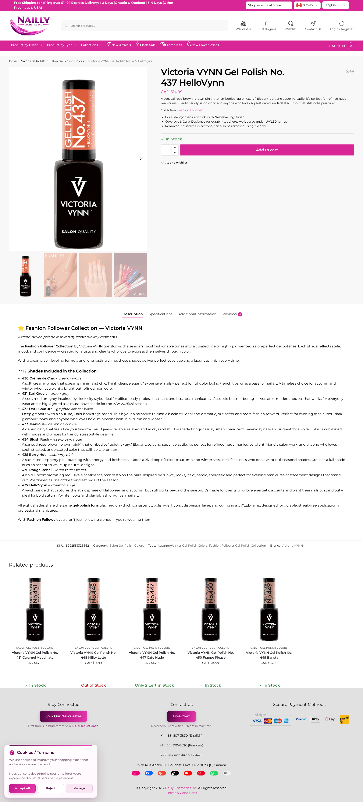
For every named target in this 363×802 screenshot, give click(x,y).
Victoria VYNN (292, 545)
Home (12, 61)
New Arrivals (121, 45)
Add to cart (267, 150)
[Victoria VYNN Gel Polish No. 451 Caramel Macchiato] (35, 609)
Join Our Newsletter (64, 716)
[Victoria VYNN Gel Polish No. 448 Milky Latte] (93, 609)
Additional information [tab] (197, 314)
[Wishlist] (54, 581)
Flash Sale (148, 45)
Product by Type (59, 45)
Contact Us (313, 29)
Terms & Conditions (181, 793)
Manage (79, 788)
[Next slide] (140, 158)
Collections (89, 45)
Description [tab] (132, 314)
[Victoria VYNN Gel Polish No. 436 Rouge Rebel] (348, 71)
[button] (341, 46)
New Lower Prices (205, 45)
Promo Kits (173, 45)
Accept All (22, 788)
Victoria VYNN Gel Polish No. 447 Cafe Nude (152, 655)
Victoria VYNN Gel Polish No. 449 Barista (269, 655)
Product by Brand (25, 45)
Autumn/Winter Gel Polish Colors (182, 545)
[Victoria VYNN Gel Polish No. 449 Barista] (269, 609)
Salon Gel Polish (33, 61)
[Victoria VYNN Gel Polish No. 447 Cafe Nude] (152, 609)
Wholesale (243, 29)
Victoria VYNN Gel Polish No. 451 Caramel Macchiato (35, 655)
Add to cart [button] (35, 672)
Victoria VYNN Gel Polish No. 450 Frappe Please (211, 655)
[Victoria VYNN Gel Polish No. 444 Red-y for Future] (352, 71)
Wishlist (291, 29)
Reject (51, 788)
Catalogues (267, 29)
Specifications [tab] (160, 314)
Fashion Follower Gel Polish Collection (237, 545)
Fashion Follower (190, 110)
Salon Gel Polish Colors (67, 61)
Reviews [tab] (232, 314)
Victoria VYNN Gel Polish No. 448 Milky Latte (93, 655)
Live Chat (181, 716)
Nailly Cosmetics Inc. (181, 788)
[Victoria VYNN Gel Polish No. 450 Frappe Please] (210, 609)
